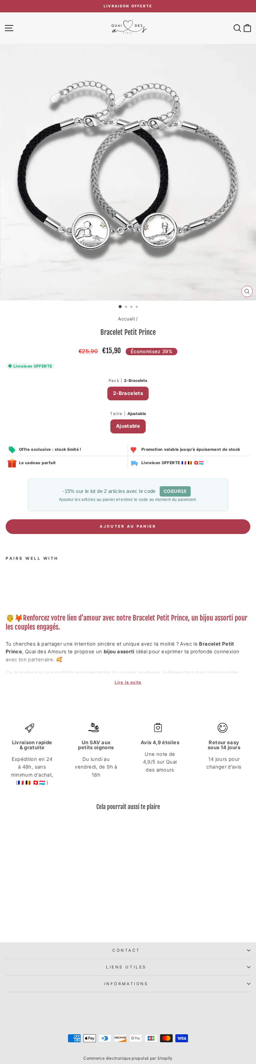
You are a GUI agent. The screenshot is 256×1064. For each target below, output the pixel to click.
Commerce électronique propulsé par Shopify (127, 1058)
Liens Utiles (126, 967)
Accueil (126, 318)
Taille (128, 413)
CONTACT (126, 950)
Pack (128, 380)
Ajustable (128, 426)
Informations (126, 983)
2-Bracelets (128, 393)
